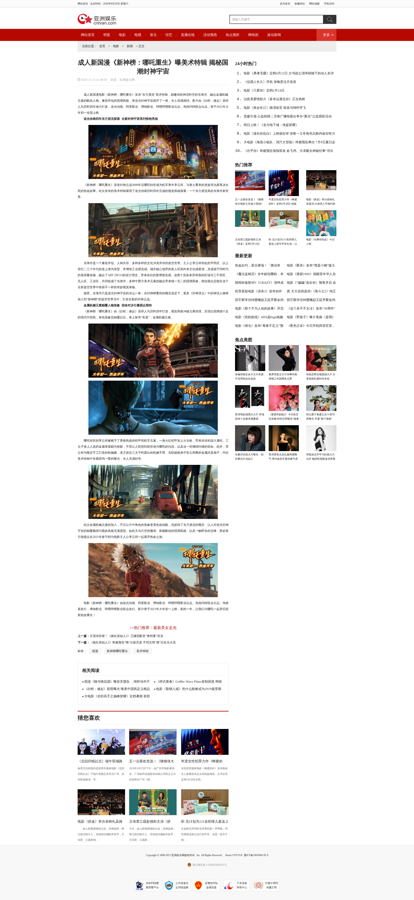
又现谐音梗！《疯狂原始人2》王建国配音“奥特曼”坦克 (126, 636)
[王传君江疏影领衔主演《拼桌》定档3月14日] (153, 814)
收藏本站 (300, 3)
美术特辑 (142, 651)
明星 (106, 35)
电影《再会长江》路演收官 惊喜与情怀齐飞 (275, 107)
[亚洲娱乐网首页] (97, 19)
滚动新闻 (274, 35)
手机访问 (329, 3)
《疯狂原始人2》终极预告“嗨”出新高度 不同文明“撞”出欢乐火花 (133, 642)
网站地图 (314, 3)
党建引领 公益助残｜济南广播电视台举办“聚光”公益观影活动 (288, 116)
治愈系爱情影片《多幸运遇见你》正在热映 (274, 99)
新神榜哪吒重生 (117, 651)
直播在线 (188, 35)
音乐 (153, 35)
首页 (102, 46)
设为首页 (285, 3)
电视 (137, 35)
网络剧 (253, 35)
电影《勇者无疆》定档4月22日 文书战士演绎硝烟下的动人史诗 (289, 73)
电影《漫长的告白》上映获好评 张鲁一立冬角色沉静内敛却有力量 (289, 135)
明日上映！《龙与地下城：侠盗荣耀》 (271, 125)
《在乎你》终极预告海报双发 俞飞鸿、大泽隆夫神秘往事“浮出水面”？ (288, 152)
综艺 (168, 35)
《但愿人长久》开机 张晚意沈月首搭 (270, 82)
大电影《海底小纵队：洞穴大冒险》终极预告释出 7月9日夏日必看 (289, 143)
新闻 (130, 46)
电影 (122, 35)
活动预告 (210, 35)
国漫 (95, 651)
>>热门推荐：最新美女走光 (153, 628)
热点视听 (233, 35)
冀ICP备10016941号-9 (256, 855)
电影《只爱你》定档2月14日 (264, 90)
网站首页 (83, 3)
